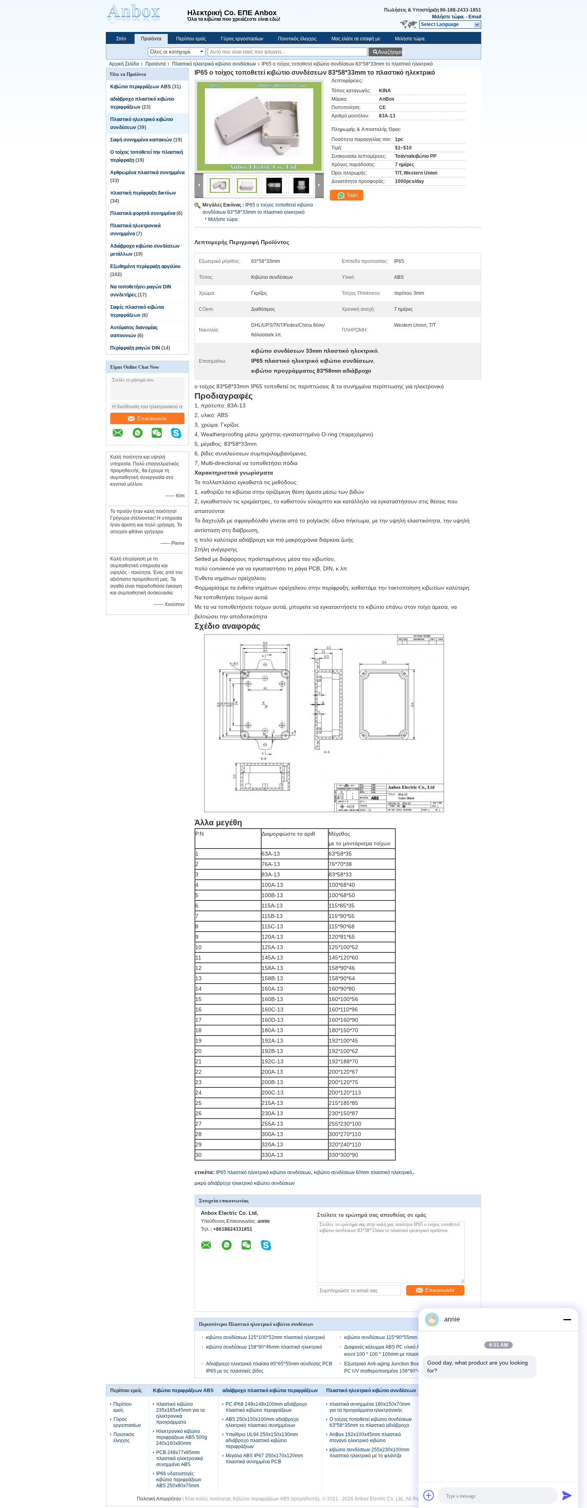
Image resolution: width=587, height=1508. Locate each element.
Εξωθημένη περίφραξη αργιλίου (145, 266)
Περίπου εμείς (191, 39)
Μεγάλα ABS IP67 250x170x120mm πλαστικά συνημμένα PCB (264, 1458)
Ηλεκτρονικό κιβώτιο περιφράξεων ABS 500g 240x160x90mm (181, 1437)
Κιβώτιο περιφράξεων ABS (140, 86)
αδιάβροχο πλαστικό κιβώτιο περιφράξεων (270, 1390)
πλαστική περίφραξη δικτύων (143, 193)
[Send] (567, 1495)
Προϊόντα (151, 39)
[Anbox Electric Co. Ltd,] (146, 16)
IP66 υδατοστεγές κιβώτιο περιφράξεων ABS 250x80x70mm (178, 1479)
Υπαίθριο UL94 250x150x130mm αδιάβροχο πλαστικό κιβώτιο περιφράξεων (262, 1440)
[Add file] (428, 1495)
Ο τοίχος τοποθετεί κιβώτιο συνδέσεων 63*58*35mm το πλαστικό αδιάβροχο (370, 1422)
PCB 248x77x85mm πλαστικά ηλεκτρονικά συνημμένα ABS (179, 1458)
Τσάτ (351, 195)
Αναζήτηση (390, 52)
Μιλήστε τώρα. (448, 17)
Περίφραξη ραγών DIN (135, 348)
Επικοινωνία (152, 418)
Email (474, 17)
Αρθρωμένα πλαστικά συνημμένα (147, 172)
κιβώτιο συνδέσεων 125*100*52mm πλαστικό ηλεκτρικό (265, 1337)
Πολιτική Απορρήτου (159, 1499)
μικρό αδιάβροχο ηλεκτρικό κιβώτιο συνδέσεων (244, 1183)
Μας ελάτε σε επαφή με (355, 39)
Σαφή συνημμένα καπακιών (141, 140)
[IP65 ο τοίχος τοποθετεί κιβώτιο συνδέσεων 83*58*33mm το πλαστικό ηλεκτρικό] (259, 126)
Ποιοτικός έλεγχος (297, 39)
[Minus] (567, 1319)
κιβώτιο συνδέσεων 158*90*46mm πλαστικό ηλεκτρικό (264, 1347)
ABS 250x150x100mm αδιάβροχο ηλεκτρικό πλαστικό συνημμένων (262, 1422)
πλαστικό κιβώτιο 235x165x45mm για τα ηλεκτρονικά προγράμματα (180, 1413)
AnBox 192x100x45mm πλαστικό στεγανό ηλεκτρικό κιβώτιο (365, 1437)
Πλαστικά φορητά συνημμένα (142, 213)
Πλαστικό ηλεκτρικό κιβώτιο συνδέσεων (214, 64)
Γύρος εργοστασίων (242, 39)
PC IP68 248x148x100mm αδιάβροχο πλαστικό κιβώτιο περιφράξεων (266, 1407)
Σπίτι (121, 39)
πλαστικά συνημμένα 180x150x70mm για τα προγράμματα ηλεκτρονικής (369, 1407)
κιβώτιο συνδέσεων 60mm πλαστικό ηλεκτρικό (363, 1172)
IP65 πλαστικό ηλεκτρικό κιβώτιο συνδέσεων (263, 1172)
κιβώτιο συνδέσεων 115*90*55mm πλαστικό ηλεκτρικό (402, 1337)
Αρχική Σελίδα (124, 64)
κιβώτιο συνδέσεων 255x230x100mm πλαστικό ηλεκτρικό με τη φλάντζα (369, 1452)
